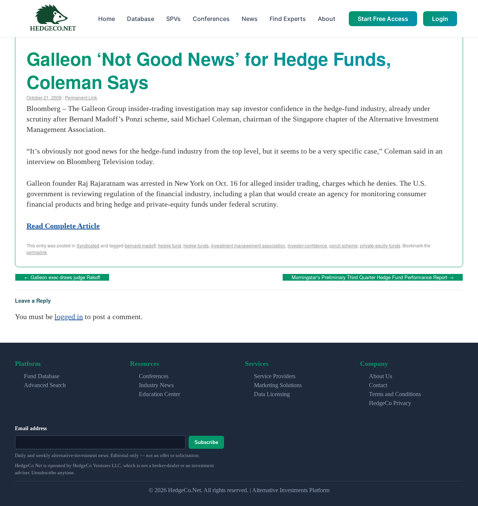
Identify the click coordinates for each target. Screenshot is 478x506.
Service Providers (274, 376)
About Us (380, 376)
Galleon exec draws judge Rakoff (62, 277)
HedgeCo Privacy (390, 403)
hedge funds (196, 245)
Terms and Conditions (395, 394)
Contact (378, 385)
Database (140, 18)
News (250, 18)
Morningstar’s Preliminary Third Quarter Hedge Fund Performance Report (373, 277)
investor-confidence (307, 245)
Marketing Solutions (278, 385)
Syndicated (88, 245)
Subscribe (206, 442)
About (326, 18)
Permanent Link (81, 97)
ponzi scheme (343, 245)
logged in (69, 316)
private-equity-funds (380, 245)
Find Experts (288, 18)
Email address (31, 428)
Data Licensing (272, 394)
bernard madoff (140, 245)
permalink (37, 252)
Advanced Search (45, 385)
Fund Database (41, 376)
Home (106, 18)
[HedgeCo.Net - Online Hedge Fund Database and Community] (52, 18)
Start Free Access (383, 18)
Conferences (211, 18)
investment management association (248, 245)
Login (440, 18)
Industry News (156, 385)
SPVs (173, 18)
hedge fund (169, 245)
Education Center (159, 394)
